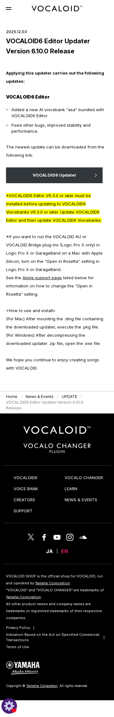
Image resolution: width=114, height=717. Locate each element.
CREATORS (24, 499)
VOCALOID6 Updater (54, 175)
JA (49, 551)
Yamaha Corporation (52, 583)
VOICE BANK (26, 488)
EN (64, 551)
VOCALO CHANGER (84, 477)
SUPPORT (23, 510)
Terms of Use (17, 647)
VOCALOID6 (25, 477)
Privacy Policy (18, 627)
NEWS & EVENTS (81, 499)
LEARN (71, 488)
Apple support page (42, 277)
